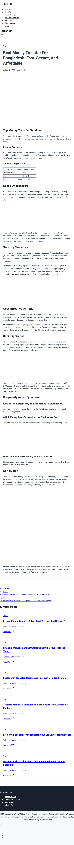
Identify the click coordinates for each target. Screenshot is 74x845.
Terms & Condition (12, 800)
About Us (9, 805)
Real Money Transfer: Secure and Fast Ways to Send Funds (34, 678)
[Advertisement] (37, 85)
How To (8, 12)
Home (7, 9)
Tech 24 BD (9, 70)
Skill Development (12, 18)
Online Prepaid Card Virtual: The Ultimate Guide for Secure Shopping (26, 599)
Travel (5, 46)
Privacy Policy (10, 797)
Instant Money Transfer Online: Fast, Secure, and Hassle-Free (35, 621)
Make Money (10, 23)
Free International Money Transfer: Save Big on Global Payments (25, 593)
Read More (8, 632)
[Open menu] (2, 34)
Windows (8, 20)
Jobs (7, 26)
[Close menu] (0, 824)
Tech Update (10, 15)
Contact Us (9, 802)
